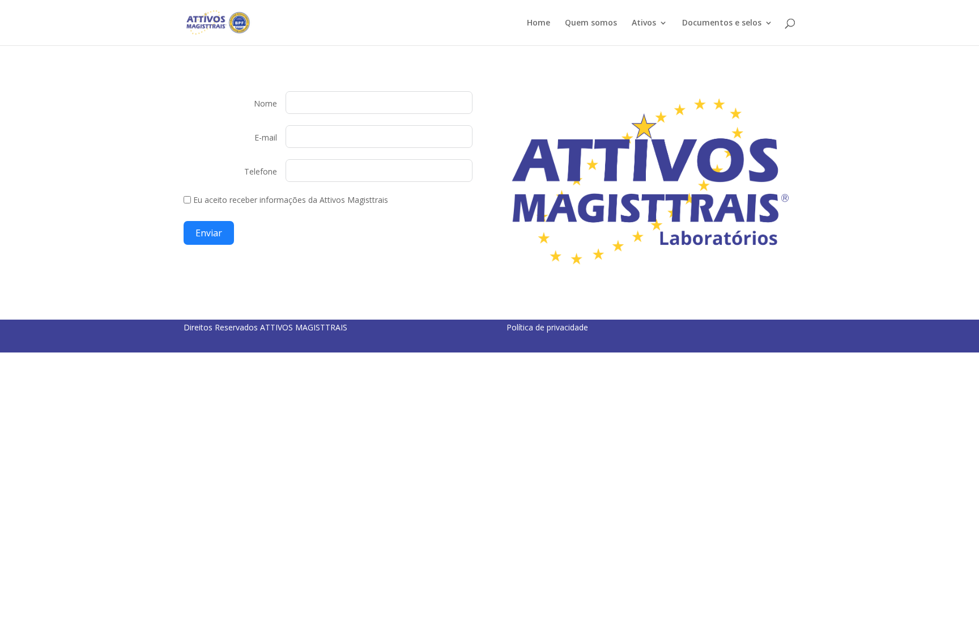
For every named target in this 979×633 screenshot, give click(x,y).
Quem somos (591, 23)
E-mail (265, 137)
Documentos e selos (721, 23)
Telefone (260, 171)
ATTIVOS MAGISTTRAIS (303, 327)
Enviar (208, 233)
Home (538, 23)
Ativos (644, 23)
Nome (265, 103)
